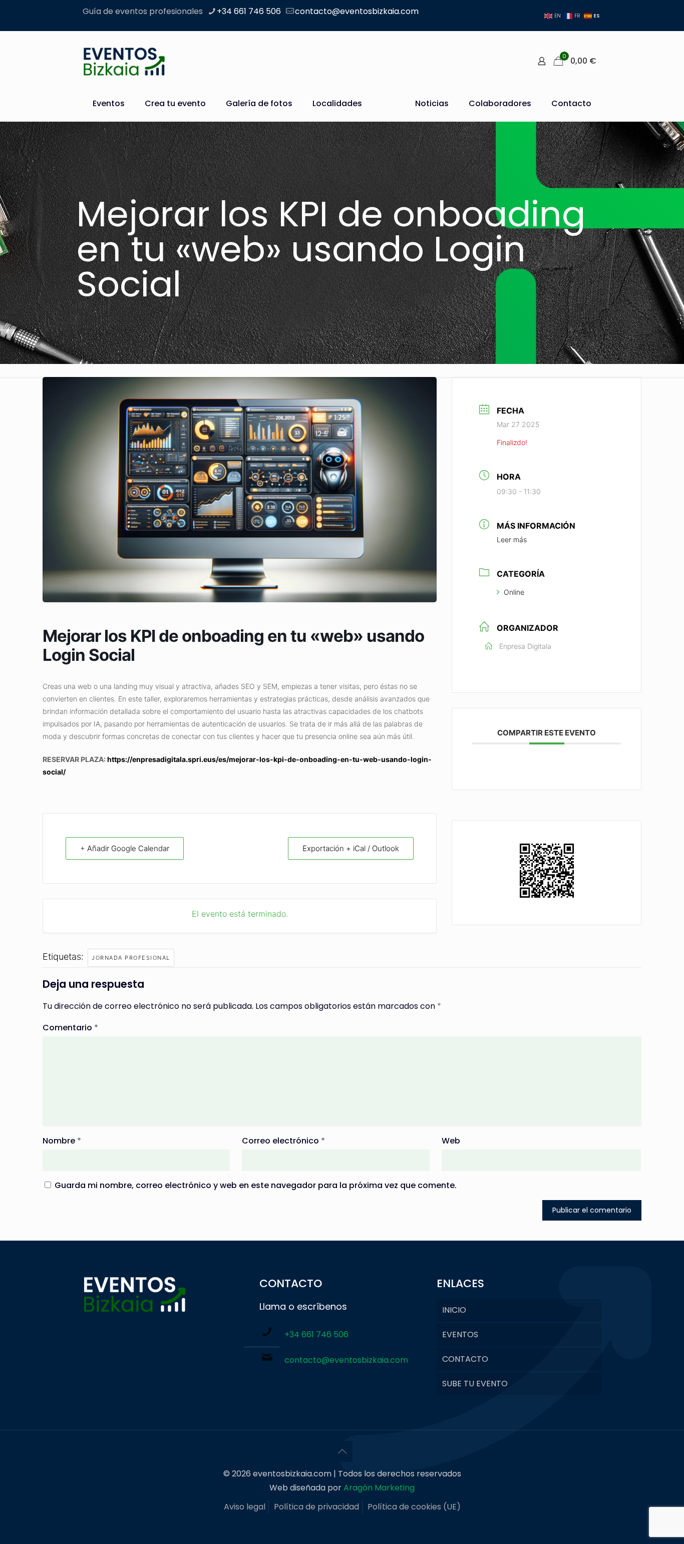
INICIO (454, 1310)
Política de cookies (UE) (414, 1506)
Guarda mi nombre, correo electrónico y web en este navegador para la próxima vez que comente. (256, 1185)
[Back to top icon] (342, 1451)
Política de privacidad (316, 1506)
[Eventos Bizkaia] (124, 61)
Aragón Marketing (379, 1487)
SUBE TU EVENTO (475, 1383)
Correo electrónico (283, 1140)
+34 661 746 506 (249, 11)
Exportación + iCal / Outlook (350, 848)
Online (514, 592)
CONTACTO (465, 1359)
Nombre (62, 1140)
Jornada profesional (131, 957)
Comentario (70, 1027)
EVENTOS (460, 1334)
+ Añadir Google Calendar (124, 848)
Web (451, 1140)
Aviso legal (244, 1506)
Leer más (512, 539)
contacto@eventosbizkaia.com (357, 11)
